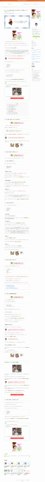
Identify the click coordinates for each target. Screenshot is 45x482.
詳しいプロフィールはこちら (36, 36)
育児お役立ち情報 (34, 42)
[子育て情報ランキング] (33, 66)
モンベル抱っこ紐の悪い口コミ (12, 106)
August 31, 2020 (20, 196)
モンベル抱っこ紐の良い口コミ (12, 107)
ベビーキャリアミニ (21, 376)
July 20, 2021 (20, 53)
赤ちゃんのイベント (34, 43)
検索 (40, 20)
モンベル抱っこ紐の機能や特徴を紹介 (12, 109)
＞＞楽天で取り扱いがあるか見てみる (10, 285)
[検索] (40, 1)
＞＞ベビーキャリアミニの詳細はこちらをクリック (17, 394)
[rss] (38, 1)
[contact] (39, 1)
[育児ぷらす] (10, 4)
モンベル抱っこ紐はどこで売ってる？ (12, 108)
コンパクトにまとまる (11, 110)
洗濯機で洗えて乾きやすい (35, 77)
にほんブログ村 (33, 64)
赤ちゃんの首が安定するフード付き (36, 78)
